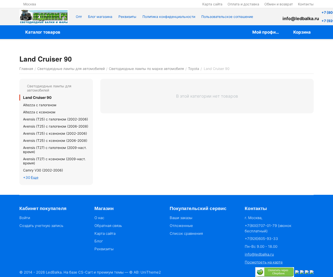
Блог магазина (100, 16)
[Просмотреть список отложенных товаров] (275, 17)
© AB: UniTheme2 (145, 272)
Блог (98, 241)
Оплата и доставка (243, 4)
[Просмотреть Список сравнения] (263, 17)
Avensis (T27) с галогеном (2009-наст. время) (55, 149)
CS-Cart (85, 272)
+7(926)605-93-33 (261, 238)
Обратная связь (108, 225)
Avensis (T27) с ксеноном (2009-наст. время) (54, 161)
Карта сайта (212, 4)
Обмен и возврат (278, 4)
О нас (99, 217)
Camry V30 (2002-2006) (43, 170)
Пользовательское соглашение (227, 16)
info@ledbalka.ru (259, 254)
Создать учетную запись (41, 225)
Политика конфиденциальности (168, 16)
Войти (24, 217)
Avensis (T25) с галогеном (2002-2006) (55, 119)
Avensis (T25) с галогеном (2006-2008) (55, 126)
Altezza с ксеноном (39, 112)
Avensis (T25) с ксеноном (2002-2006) (55, 133)
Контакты (306, 4)
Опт (79, 16)
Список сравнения (186, 233)
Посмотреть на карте (264, 262)
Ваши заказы (181, 217)
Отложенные (181, 225)
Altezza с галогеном (39, 105)
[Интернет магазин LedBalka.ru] (43, 16)
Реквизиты (127, 16)
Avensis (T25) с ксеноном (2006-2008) (55, 140)
